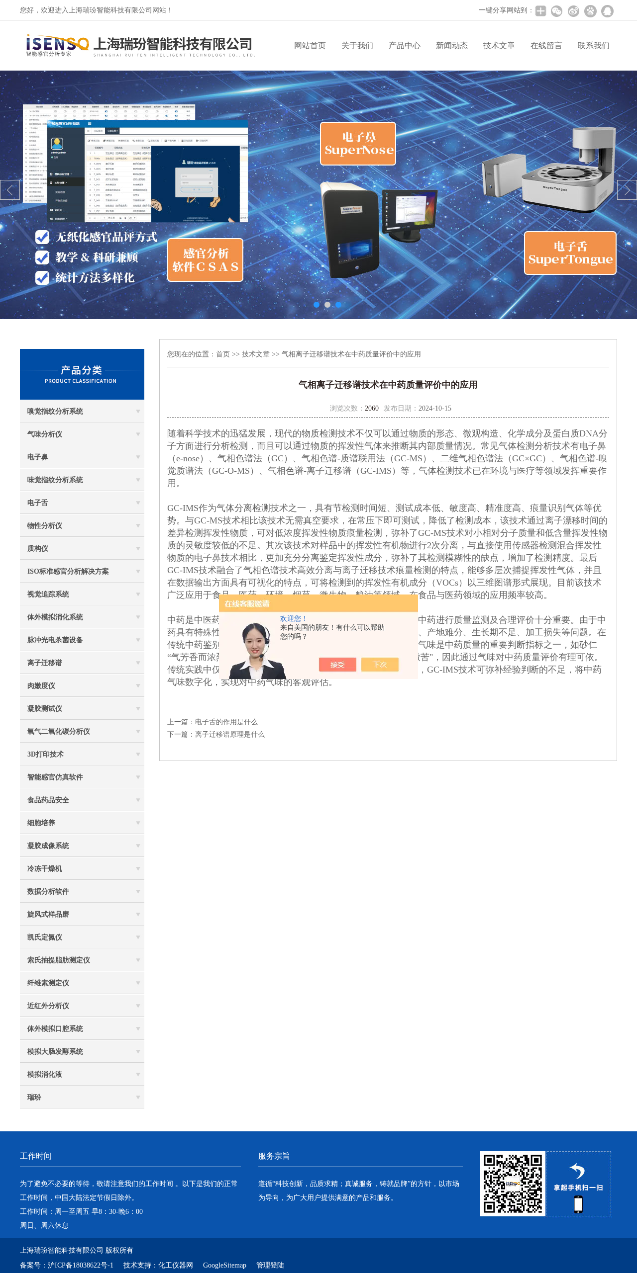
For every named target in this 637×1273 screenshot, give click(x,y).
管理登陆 (270, 1265)
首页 (223, 354)
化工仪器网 (175, 1265)
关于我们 (357, 45)
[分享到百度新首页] (590, 11)
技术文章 (499, 45)
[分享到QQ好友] (607, 11)
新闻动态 (452, 45)
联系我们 (594, 45)
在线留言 (546, 45)
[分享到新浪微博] (573, 11)
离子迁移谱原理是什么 (230, 734)
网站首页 (310, 45)
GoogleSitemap (224, 1265)
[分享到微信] (556, 11)
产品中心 (405, 45)
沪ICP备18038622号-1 (80, 1265)
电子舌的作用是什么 (226, 722)
